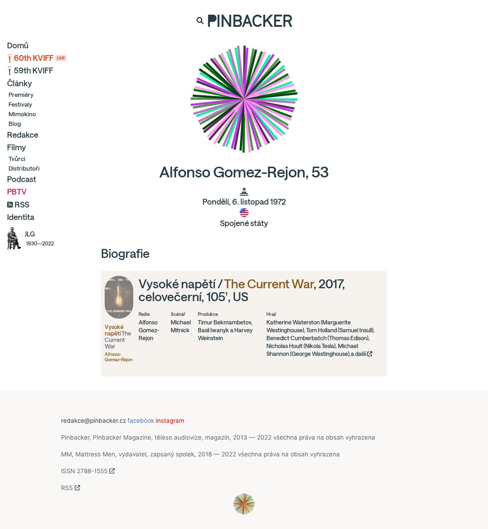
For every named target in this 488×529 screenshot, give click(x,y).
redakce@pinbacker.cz (93, 420)
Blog (15, 123)
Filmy (16, 147)
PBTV (17, 191)
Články (19, 83)
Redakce (22, 135)
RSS (22, 204)
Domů (18, 45)
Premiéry (21, 94)
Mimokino (22, 114)
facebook (141, 420)
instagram (170, 420)
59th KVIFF (33, 70)
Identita (20, 217)
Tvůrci (17, 158)
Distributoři (24, 168)
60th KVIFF (39, 58)
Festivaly (20, 104)
